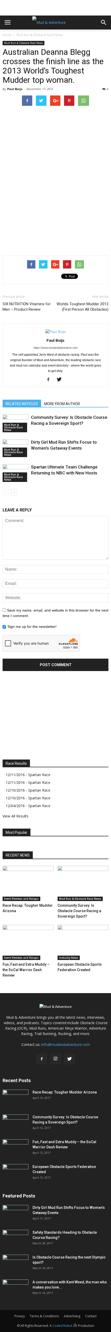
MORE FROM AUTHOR (62, 404)
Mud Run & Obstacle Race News (40, 35)
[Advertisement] (55, 6)
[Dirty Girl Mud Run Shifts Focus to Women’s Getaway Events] (15, 1214)
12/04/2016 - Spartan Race (28, 805)
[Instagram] (55, 1059)
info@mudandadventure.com (65, 1044)
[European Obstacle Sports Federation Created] (83, 942)
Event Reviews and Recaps (21, 899)
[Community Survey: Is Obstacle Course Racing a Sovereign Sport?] (83, 883)
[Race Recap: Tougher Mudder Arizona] (28, 883)
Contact (91, 1316)
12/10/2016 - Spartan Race (28, 790)
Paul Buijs (14, 89)
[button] (104, 22)
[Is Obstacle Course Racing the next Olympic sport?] (15, 1264)
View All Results (15, 816)
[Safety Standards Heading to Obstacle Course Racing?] (15, 1239)
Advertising (72, 1316)
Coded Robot (62, 1325)
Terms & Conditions (44, 1316)
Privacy (19, 1316)
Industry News (68, 957)
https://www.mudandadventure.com (56, 347)
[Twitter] (61, 380)
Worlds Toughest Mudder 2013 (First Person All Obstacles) (82, 307)
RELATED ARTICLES (22, 404)
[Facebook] (50, 380)
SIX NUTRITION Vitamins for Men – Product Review (27, 307)
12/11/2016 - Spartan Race (28, 774)
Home (7, 35)
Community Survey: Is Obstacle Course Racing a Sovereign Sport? (79, 910)
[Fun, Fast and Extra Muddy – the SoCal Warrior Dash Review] (28, 942)
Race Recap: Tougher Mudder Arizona (65, 1092)
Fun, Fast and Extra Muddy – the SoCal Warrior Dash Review (26, 969)
